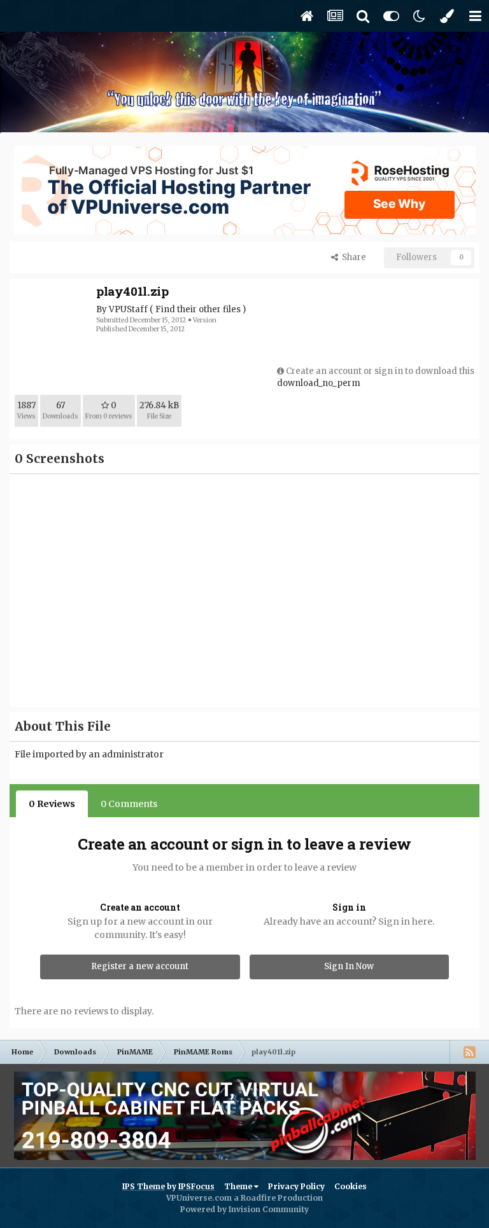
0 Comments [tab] (129, 804)
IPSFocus (196, 1186)
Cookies (350, 1186)
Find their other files (198, 309)
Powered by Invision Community (244, 1209)
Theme (239, 1186)
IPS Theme (143, 1186)
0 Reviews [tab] (52, 804)
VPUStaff (128, 309)
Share (352, 257)
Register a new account (139, 966)
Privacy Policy (296, 1186)
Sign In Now (349, 966)
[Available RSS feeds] (469, 1052)
